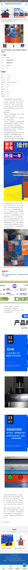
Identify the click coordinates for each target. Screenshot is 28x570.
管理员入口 (19, 560)
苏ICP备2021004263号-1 (18, 557)
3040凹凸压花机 (16, 19)
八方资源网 (10, 560)
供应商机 (10, 19)
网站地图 (23, 560)
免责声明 (14, 560)
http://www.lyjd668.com (5, 522)
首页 (6, 19)
